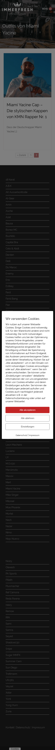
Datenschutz (21, 435)
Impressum (34, 435)
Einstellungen (27, 426)
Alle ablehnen (27, 418)
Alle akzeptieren (27, 410)
